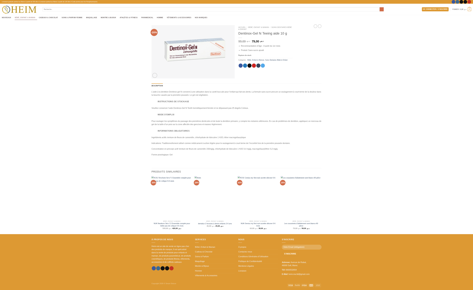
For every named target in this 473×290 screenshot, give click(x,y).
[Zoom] (154, 75)
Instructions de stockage (173, 101)
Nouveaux (6, 17)
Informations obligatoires (174, 131)
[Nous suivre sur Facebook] (453, 2)
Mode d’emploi (166, 115)
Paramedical (147, 17)
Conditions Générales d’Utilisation (253, 256)
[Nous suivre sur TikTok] (461, 2)
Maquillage (91, 17)
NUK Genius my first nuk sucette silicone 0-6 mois (258, 224)
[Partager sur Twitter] (245, 65)
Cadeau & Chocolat (203, 252)
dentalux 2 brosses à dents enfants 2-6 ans (215, 224)
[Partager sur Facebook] (241, 65)
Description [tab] (157, 86)
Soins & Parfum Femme (72, 17)
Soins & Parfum (202, 256)
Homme (160, 17)
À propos (242, 247)
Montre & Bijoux (108, 17)
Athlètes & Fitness (129, 17)
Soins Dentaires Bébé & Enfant (276, 60)
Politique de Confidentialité (250, 261)
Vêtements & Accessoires (179, 17)
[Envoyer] (382, 9)
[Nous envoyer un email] (465, 2)
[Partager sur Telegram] (263, 65)
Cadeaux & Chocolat (48, 17)
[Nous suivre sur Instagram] (457, 2)
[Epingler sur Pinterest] (254, 65)
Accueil (242, 27)
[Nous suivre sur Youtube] (469, 2)
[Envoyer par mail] (249, 65)
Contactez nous (245, 252)
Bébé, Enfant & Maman (25, 17)
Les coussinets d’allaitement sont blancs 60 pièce (301, 224)
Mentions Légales (246, 266)
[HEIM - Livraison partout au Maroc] (20, 9)
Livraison (242, 271)
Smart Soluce (171, 283)
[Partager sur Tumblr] (258, 65)
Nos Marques (201, 17)
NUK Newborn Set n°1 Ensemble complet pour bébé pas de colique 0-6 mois (172, 224)
